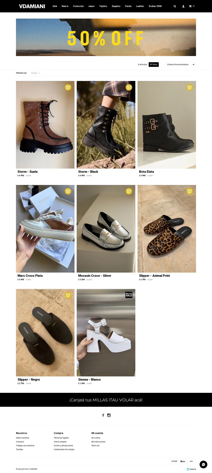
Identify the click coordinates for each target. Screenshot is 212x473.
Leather (140, 6)
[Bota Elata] (167, 125)
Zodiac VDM (155, 6)
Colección (78, 6)
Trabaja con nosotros (25, 446)
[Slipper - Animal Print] (167, 229)
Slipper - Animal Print (154, 275)
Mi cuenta (96, 438)
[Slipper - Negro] (45, 333)
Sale (55, 6)
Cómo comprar (60, 442)
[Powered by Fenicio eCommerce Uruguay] (191, 469)
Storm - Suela (28, 171)
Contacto (20, 442)
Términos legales (61, 438)
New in (65, 6)
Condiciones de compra (64, 449)
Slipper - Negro (29, 379)
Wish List (95, 446)
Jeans (91, 6)
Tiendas (19, 449)
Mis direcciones (98, 442)
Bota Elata (146, 171)
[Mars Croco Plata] (45, 229)
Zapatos (116, 6)
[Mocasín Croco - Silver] (106, 229)
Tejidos (103, 6)
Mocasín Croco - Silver (94, 275)
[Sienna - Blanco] (106, 333)
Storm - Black (88, 171)
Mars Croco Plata (30, 275)
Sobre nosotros (22, 438)
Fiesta (128, 6)
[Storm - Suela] (45, 125)
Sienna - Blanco (89, 379)
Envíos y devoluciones (63, 446)
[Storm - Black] (106, 125)
